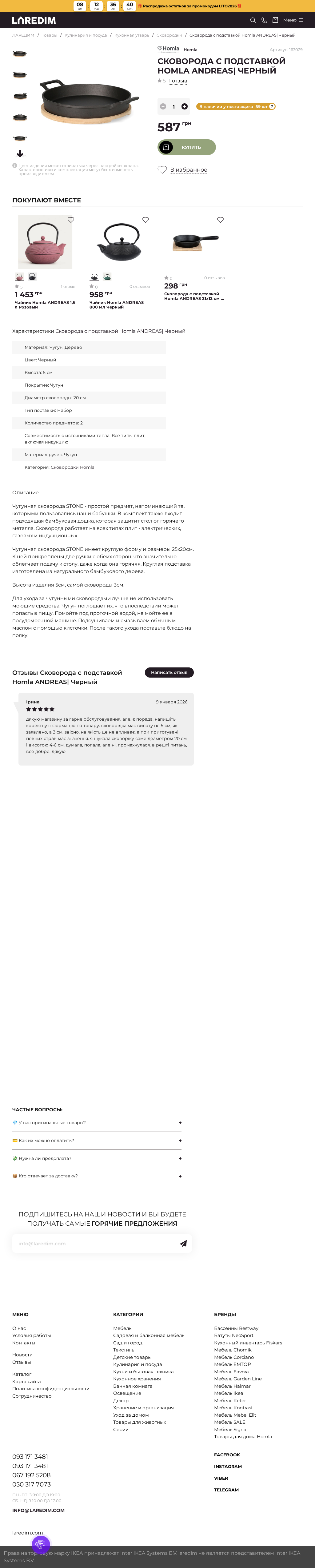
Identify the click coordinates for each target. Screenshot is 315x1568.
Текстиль (123, 1350)
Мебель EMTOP (232, 1364)
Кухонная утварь (131, 35)
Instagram (228, 1466)
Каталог (21, 1374)
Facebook (227, 1455)
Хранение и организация (143, 1408)
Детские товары (132, 1357)
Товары (49, 35)
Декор (121, 1400)
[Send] (183, 1243)
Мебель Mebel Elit (235, 1415)
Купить (191, 147)
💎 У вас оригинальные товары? (49, 1122)
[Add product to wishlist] (71, 220)
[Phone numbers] (264, 20)
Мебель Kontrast (233, 1408)
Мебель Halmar (232, 1386)
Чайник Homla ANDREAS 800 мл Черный (117, 305)
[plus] (184, 106)
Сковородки (169, 35)
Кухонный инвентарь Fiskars (248, 1343)
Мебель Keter (230, 1400)
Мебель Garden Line (238, 1379)
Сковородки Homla (72, 467)
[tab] (96, 1123)
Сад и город (127, 1343)
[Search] (253, 20)
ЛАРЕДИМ (23, 35)
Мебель (122, 1328)
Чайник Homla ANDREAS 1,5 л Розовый (45, 305)
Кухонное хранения (137, 1379)
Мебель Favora (231, 1372)
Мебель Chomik (233, 1350)
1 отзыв (178, 81)
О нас (19, 1328)
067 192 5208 (31, 1475)
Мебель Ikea (228, 1393)
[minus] (163, 106)
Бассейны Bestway (236, 1328)
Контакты (23, 1343)
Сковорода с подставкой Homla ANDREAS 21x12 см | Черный (193, 296)
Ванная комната (133, 1386)
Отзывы (21, 1362)
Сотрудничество (32, 1396)
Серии (121, 1429)
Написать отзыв (169, 672)
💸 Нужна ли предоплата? (41, 1158)
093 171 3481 (30, 1456)
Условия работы (31, 1335)
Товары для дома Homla (243, 1436)
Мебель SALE (229, 1422)
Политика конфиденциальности (51, 1388)
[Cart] (275, 20)
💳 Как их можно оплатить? (43, 1140)
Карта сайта (26, 1381)
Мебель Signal (231, 1429)
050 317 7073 (31, 1484)
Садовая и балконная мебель (148, 1335)
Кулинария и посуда (86, 35)
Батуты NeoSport (233, 1335)
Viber (221, 1478)
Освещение (127, 1393)
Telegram (226, 1490)
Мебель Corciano (234, 1357)
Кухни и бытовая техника (143, 1372)
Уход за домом (131, 1415)
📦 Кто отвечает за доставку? (45, 1176)
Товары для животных (139, 1422)
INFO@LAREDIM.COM (38, 1510)
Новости (22, 1355)
